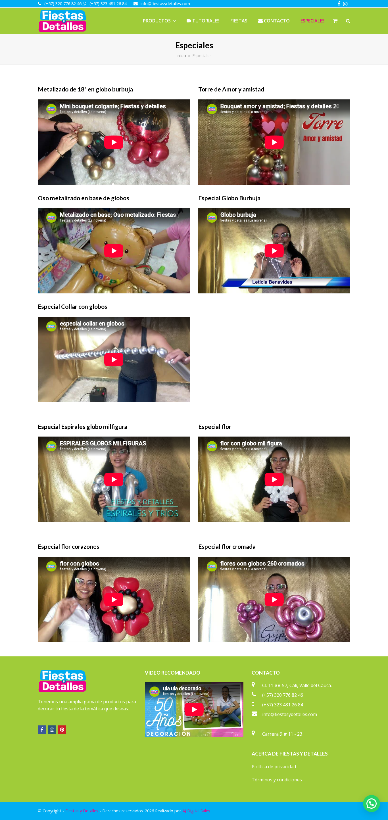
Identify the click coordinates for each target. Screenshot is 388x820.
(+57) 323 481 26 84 (282, 705)
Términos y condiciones (277, 780)
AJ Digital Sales (196, 810)
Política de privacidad (274, 766)
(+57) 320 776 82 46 (282, 695)
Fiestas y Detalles (81, 810)
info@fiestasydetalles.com (289, 714)
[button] (371, 803)
